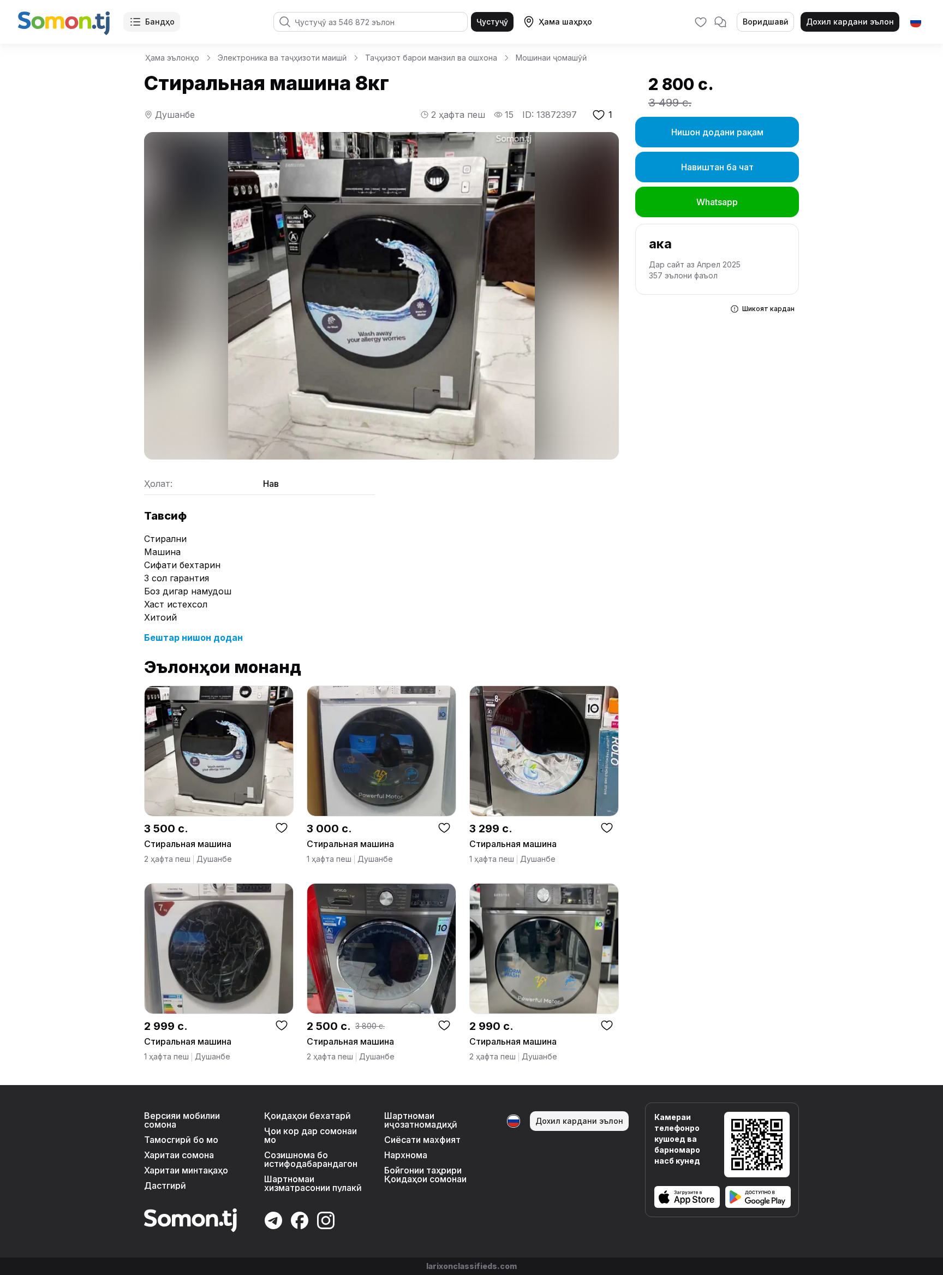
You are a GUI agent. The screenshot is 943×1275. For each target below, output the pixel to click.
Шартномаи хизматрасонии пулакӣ (313, 1183)
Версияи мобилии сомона (182, 1120)
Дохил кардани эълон (850, 21)
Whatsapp (717, 201)
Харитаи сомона (179, 1155)
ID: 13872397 (549, 115)
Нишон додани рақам (717, 132)
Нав (271, 483)
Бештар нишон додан (193, 637)
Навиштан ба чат (717, 167)
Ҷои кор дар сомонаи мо (310, 1135)
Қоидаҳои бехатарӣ (307, 1115)
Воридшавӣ (765, 21)
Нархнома (405, 1155)
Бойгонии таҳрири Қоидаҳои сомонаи (425, 1174)
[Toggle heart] (282, 827)
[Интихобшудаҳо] (701, 22)
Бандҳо (160, 21)
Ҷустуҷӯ (492, 21)
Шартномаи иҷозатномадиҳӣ (420, 1120)
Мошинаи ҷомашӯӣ (551, 57)
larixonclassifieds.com (471, 1266)
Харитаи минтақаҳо (186, 1170)
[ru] (916, 22)
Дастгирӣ (165, 1185)
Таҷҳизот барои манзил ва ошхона (431, 57)
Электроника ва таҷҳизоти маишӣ (282, 57)
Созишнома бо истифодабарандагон (310, 1159)
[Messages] (720, 22)
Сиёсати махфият (422, 1139)
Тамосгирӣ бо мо (181, 1139)
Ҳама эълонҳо (172, 57)
